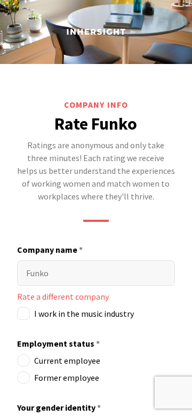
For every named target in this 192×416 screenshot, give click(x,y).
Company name (50, 249)
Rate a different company (63, 296)
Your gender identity (59, 407)
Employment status (58, 343)
